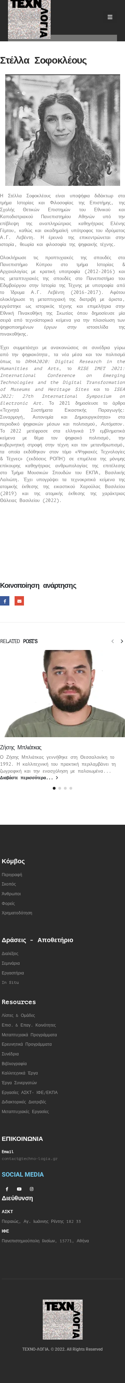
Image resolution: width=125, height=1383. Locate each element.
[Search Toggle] (91, 17)
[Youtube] (19, 1189)
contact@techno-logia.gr (30, 1158)
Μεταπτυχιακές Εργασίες (25, 1112)
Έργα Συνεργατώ (18, 1083)
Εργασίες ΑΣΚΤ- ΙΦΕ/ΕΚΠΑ (30, 1092)
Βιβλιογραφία (14, 1064)
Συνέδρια (10, 1054)
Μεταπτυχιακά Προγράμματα (29, 1035)
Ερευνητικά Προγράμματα (27, 1044)
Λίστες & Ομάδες (18, 1015)
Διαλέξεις (10, 954)
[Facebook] (6, 1189)
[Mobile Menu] (110, 17)
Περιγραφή (12, 875)
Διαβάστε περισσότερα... (28, 778)
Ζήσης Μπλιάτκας (20, 747)
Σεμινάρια (11, 963)
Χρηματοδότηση (17, 913)
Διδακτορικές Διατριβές (24, 1102)
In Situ (10, 982)
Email (19, 601)
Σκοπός (9, 884)
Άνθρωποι (11, 894)
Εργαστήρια (13, 973)
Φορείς (8, 904)
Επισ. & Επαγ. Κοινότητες (29, 1025)
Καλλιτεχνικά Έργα (20, 1073)
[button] (112, 641)
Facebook (4, 601)
